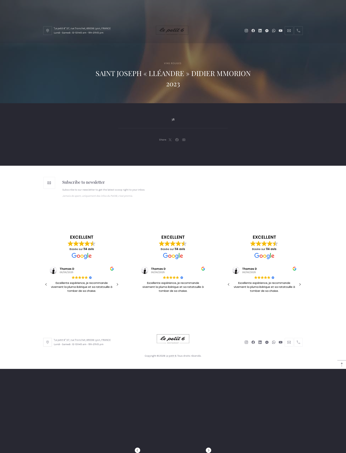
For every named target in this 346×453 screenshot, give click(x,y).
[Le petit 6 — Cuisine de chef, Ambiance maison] (172, 30)
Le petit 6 (171, 355)
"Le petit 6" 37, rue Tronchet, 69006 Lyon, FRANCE (82, 28)
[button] (117, 284)
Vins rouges (172, 63)
